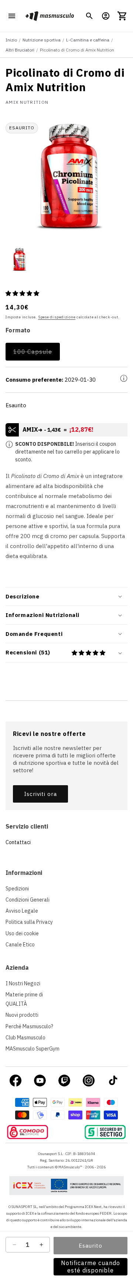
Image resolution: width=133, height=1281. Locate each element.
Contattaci (18, 842)
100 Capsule (36, 354)
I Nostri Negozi (23, 983)
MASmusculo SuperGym (32, 1048)
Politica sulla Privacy (29, 922)
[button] (89, 16)
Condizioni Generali (28, 899)
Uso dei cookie (22, 933)
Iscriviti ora (40, 793)
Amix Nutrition (27, 102)
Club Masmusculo (25, 1037)
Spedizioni (17, 888)
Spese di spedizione (56, 317)
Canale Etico (20, 944)
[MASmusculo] (49, 16)
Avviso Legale (22, 910)
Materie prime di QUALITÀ (24, 999)
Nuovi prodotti (22, 1015)
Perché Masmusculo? (29, 1026)
